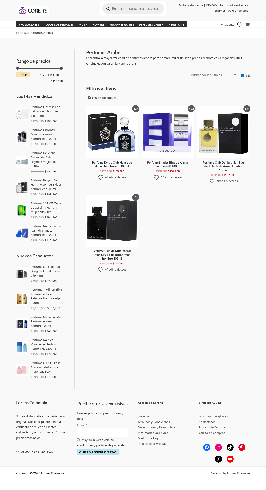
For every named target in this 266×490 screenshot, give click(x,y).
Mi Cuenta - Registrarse (214, 416)
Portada (21, 32)
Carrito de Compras (212, 433)
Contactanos (207, 422)
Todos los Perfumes (59, 24)
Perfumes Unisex (151, 24)
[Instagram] (218, 447)
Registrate (176, 24)
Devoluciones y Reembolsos (156, 427)
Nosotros (144, 416)
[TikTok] (230, 447)
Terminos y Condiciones (154, 422)
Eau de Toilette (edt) (105, 98)
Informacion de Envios (153, 433)
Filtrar (23, 74)
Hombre (98, 24)
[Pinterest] (241, 447)
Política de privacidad (152, 444)
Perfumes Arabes (122, 24)
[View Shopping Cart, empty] (247, 24)
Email (82, 425)
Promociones (29, 24)
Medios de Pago (148, 438)
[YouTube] (230, 459)
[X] (218, 459)
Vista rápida (112, 155)
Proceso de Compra (212, 427)
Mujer (83, 24)
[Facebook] (206, 447)
